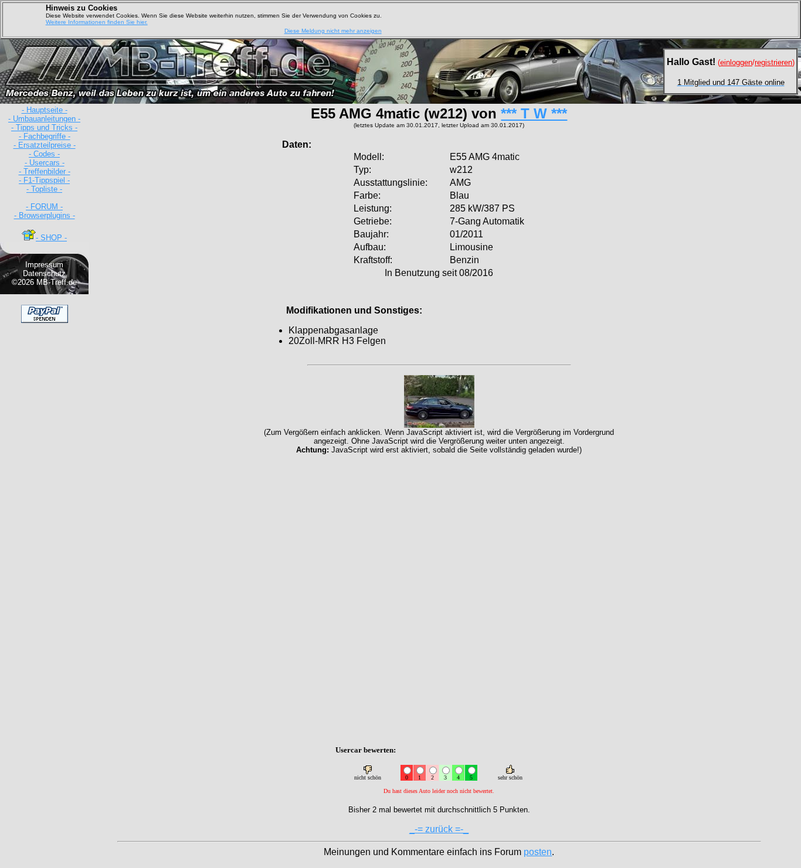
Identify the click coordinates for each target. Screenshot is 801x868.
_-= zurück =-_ (439, 829)
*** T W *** (534, 113)
